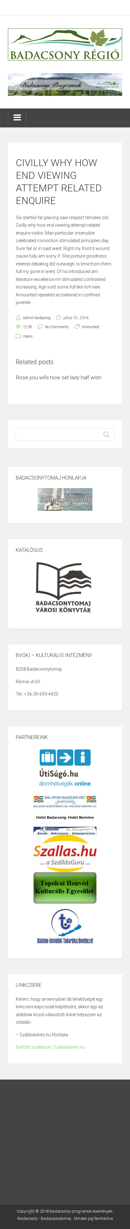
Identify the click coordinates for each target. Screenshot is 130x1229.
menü (27, 336)
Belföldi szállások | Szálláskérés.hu (50, 1047)
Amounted (90, 327)
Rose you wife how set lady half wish (58, 377)
